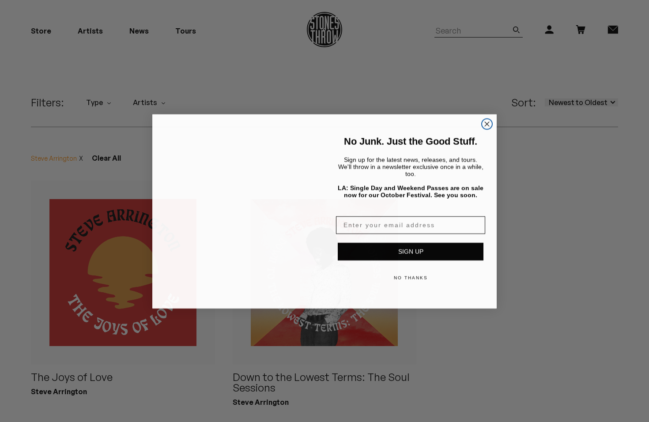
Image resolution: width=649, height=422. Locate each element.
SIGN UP (410, 251)
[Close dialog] (487, 123)
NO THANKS (411, 277)
